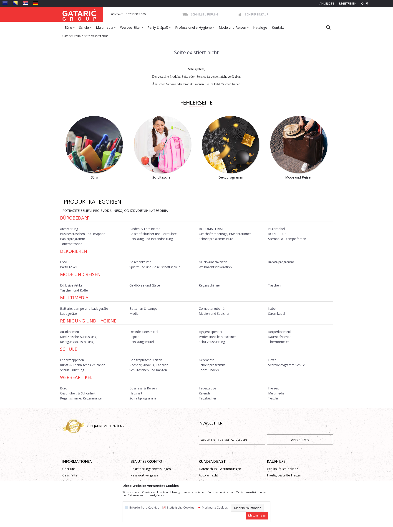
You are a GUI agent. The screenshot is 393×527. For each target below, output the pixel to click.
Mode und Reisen (80, 274)
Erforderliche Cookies (144, 507)
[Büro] (94, 144)
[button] (326, 27)
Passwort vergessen (145, 475)
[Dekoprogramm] (230, 144)
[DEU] (35, 3)
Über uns (69, 469)
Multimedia (74, 297)
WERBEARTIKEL (76, 377)
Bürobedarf (74, 218)
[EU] (5, 3)
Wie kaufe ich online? (282, 469)
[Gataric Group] (79, 14)
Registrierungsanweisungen (151, 469)
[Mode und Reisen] (299, 144)
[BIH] (15, 3)
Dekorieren (73, 251)
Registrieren (347, 3)
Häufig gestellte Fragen (284, 475)
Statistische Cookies (180, 507)
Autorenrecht (208, 475)
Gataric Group (71, 36)
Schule (68, 349)
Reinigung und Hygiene (88, 321)
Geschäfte (69, 475)
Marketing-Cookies (215, 507)
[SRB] (25, 3)
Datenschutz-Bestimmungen (220, 469)
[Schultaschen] (162, 144)
